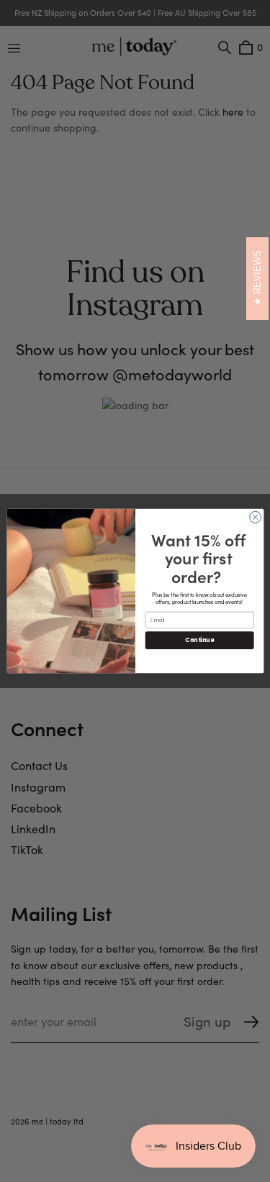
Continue (199, 640)
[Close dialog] (255, 517)
